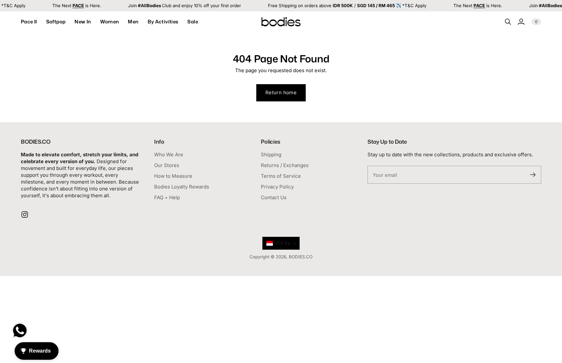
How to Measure (173, 176)
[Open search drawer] (508, 21)
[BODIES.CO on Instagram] (25, 214)
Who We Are (168, 154)
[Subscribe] (533, 174)
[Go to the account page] (521, 21)
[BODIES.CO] (281, 21)
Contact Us (274, 197)
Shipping (271, 154)
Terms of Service (281, 176)
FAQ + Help (167, 197)
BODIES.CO (301, 256)
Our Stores (166, 165)
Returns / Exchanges (285, 165)
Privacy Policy (277, 187)
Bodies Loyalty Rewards (181, 187)
